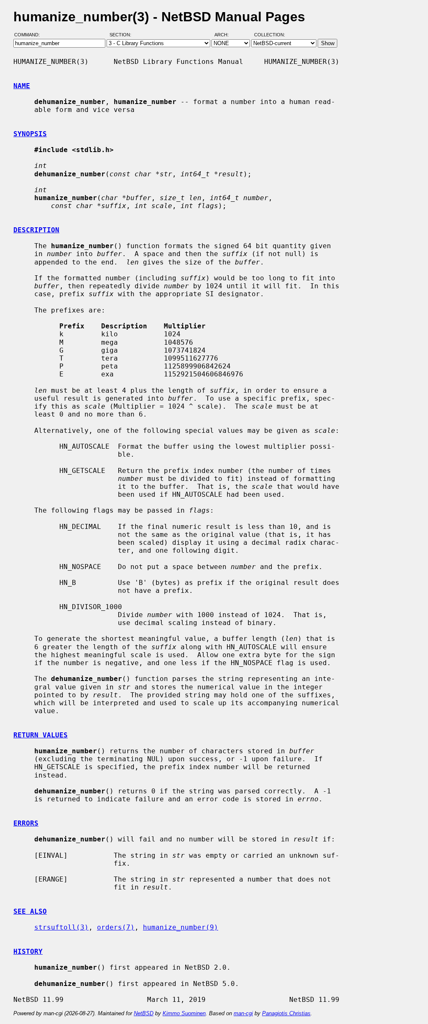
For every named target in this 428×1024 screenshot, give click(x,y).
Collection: (269, 34)
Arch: (225, 34)
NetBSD (143, 1013)
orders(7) (116, 927)
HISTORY (28, 951)
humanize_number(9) (180, 927)
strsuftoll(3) (61, 927)
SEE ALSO (30, 911)
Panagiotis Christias (286, 1013)
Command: (29, 34)
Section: (122, 34)
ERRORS (25, 823)
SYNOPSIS (30, 134)
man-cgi (243, 1013)
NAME (21, 86)
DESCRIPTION (36, 230)
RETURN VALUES (40, 735)
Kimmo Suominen (184, 1013)
